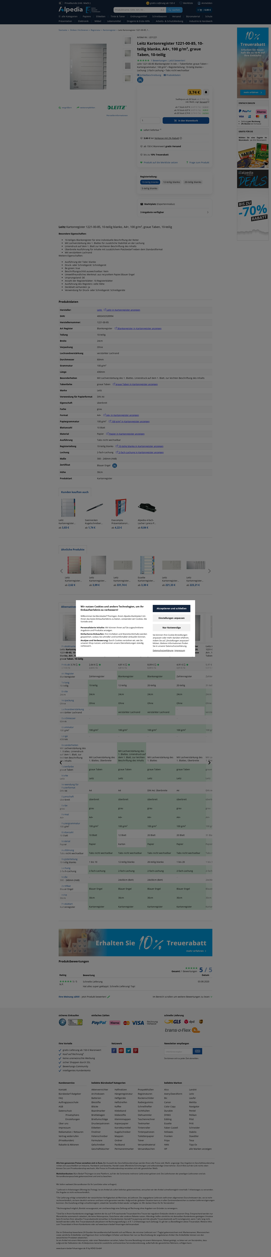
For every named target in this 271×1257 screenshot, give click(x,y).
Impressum (179, 650)
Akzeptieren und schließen (171, 608)
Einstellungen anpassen (172, 617)
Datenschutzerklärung (163, 650)
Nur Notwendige (171, 627)
